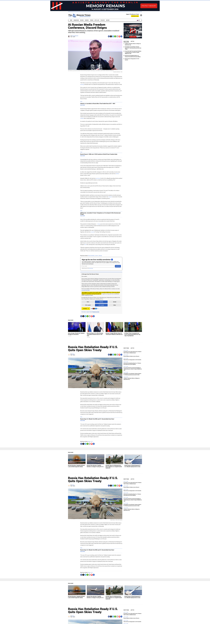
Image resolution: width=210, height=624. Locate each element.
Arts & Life (97, 20)
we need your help (85, 290)
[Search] (141, 20)
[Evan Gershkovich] (69, 36)
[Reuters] (69, 355)
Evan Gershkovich (75, 35)
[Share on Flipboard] (119, 36)
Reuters (73, 354)
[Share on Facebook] (109, 36)
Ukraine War (76, 20)
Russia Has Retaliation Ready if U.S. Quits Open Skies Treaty (93, 348)
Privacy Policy (91, 268)
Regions (82, 20)
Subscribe (118, 266)
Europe (100, 255)
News (71, 20)
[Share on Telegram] (113, 36)
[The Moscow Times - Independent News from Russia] (79, 15)
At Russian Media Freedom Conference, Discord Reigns (87, 26)
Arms (89, 441)
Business (87, 20)
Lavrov (96, 255)
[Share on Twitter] (111, 36)
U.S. (92, 441)
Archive (107, 20)
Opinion (91, 20)
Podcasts (103, 20)
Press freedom (91, 255)
